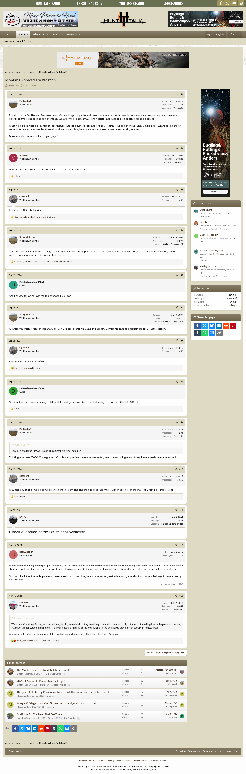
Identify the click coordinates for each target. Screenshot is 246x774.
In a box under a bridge (172, 524)
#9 (182, 422)
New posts (9, 41)
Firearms (50, 696)
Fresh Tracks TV (123, 761)
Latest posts (204, 203)
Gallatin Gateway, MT (173, 244)
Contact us (181, 751)
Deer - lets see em (209, 235)
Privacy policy (209, 751)
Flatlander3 (13, 86)
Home (10, 34)
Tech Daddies (163, 767)
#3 (182, 189)
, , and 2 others (34, 217)
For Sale (203, 260)
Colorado (178, 609)
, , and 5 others (38, 641)
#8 (182, 381)
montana (179, 162)
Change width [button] (15, 751)
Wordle (203, 222)
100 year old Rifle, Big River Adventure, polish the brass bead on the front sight (63, 692)
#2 (182, 148)
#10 (181, 469)
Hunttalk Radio (105, 761)
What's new (39, 34)
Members (72, 34)
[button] (47, 34)
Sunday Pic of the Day (211, 266)
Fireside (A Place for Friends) (52, 685)
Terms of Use (194, 751)
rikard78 (173, 717)
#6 (182, 308)
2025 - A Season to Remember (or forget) (41, 681)
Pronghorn (205, 216)
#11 (181, 510)
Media (56, 34)
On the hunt (206, 210)
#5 (182, 275)
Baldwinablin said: (20, 618)
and (27, 368)
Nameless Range (24, 718)
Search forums (24, 41)
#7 (182, 341)
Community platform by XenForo (103, 767)
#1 (182, 94)
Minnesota (178, 108)
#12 (181, 545)
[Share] (177, 94)
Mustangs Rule (24, 696)
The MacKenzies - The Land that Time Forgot (43, 670)
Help (221, 751)
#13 (181, 596)
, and (43, 262)
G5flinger (232, 305)
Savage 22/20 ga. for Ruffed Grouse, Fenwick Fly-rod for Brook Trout (57, 703)
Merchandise (140, 761)
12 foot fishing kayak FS (211, 250)
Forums (23, 34)
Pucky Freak (171, 684)
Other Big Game (53, 674)
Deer (202, 245)
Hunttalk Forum (86, 761)
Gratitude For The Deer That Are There (39, 714)
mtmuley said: (18, 444)
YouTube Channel (158, 761)
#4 (182, 230)
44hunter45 (171, 673)
